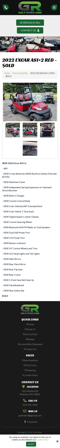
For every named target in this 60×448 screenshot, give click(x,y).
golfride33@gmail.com (30, 415)
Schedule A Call (30, 22)
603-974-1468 (30, 404)
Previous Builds (20, 73)
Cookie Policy (42, 439)
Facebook (32, 421)
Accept (31, 444)
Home (7, 73)
